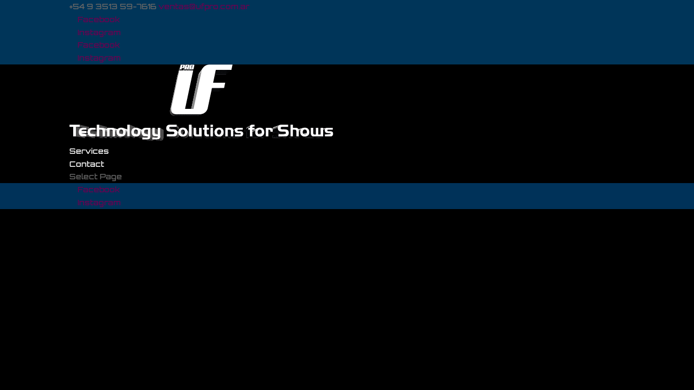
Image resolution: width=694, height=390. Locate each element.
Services (89, 150)
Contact (86, 163)
